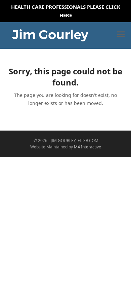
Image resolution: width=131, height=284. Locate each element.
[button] (121, 34)
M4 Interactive (87, 147)
